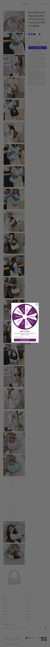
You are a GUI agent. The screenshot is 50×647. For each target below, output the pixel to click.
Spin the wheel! (25, 340)
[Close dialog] (37, 304)
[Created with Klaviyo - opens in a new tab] (25, 343)
